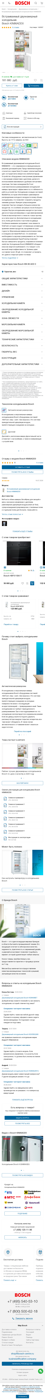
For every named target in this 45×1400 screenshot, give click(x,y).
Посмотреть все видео (22, 1175)
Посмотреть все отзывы (23, 472)
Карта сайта (22, 1375)
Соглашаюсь (22, 1396)
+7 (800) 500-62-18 (22, 1311)
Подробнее (22, 1213)
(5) (33, 570)
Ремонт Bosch (7, 1337)
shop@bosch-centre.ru (22, 1353)
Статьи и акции (7, 1342)
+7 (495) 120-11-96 (22, 1230)
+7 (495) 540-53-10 (22, 1301)
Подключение (7, 1332)
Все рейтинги (22, 783)
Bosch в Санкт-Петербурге (12, 1345)
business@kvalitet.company (22, 1359)
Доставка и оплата (9, 1329)
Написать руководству (22, 1364)
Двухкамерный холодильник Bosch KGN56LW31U (20, 1071)
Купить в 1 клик (12, 86)
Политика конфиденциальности (22, 1369)
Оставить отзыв (22, 467)
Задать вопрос (22, 1118)
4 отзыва (15, 27)
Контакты (29, 1342)
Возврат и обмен (8, 1340)
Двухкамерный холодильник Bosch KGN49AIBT (19, 998)
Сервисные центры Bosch (12, 1335)
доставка (12, 99)
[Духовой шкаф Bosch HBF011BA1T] (19, 553)
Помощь (29, 1337)
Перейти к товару (11, 624)
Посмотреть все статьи (22, 890)
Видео (28, 1335)
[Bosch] (22, 3)
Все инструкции (13, 127)
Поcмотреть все (22, 1123)
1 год (32, 99)
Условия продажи (22, 1372)
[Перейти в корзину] (42, 3)
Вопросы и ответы (33, 1329)
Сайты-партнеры (32, 1340)
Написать (22, 1237)
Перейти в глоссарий (22, 731)
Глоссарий (30, 1332)
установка (12, 106)
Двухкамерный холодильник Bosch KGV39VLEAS (20, 1034)
